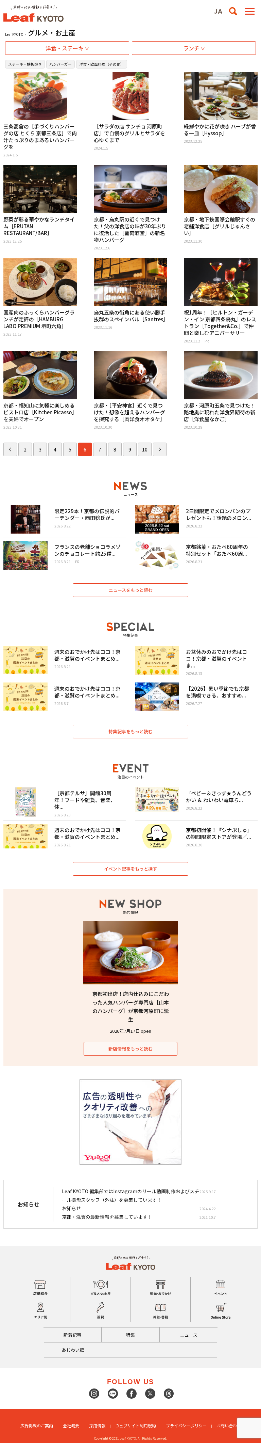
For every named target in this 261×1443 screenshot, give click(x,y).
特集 (130, 1335)
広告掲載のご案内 (36, 1425)
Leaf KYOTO (14, 34)
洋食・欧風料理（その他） (101, 64)
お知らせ (71, 1208)
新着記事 (72, 1335)
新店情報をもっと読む (130, 1048)
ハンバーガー (60, 64)
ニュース (188, 1335)
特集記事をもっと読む (130, 731)
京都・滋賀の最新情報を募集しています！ (107, 1216)
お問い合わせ (228, 1425)
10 (144, 449)
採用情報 (97, 1425)
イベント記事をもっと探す (130, 868)
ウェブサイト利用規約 (135, 1425)
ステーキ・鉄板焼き (25, 64)
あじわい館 (73, 1350)
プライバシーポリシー (186, 1425)
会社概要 (71, 1425)
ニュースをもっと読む (131, 590)
